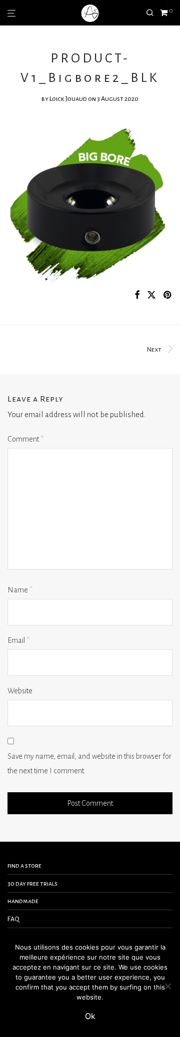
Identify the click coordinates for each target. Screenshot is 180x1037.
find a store (25, 865)
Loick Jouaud (68, 98)
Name (20, 590)
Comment (26, 439)
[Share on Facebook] (137, 295)
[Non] (167, 986)
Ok (90, 1016)
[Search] (153, 12)
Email (19, 640)
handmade (23, 901)
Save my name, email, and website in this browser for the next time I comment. (90, 763)
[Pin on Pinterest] (168, 295)
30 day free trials (33, 883)
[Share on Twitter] (151, 295)
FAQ (14, 919)
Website (20, 691)
